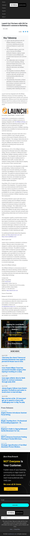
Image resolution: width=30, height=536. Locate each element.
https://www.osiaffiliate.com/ (9, 236)
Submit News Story (15, 339)
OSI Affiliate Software (20, 122)
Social (3, 14)
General (4, 5)
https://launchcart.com (12, 290)
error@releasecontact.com (9, 306)
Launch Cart (5, 118)
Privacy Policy (17, 529)
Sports (4, 11)
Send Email (8, 281)
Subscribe (15, 505)
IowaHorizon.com (12, 534)
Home (4, 2)
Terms (11, 529)
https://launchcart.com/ (14, 235)
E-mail (2, 500)
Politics (4, 8)
